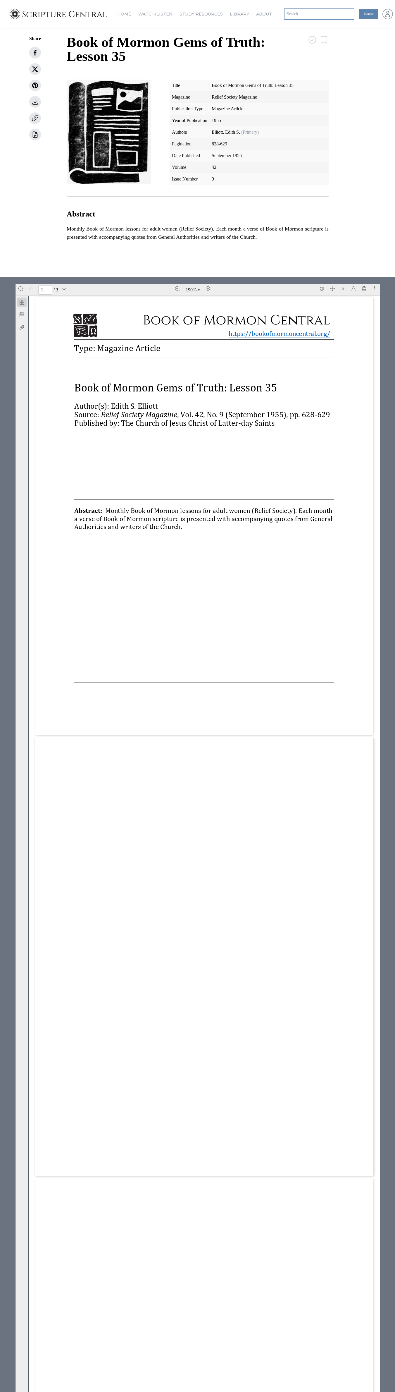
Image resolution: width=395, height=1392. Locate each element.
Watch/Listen (155, 14)
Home (124, 14)
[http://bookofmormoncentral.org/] (284, 334)
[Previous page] (31, 288)
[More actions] (374, 288)
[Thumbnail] (22, 302)
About (264, 14)
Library (239, 14)
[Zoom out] (177, 288)
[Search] (20, 288)
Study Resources (201, 14)
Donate (369, 14)
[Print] (364, 288)
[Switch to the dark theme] (322, 288)
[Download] (353, 288)
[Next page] (64, 288)
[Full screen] (332, 288)
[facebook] (35, 53)
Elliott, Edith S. (226, 132)
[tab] (22, 303)
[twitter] (35, 69)
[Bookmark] (22, 314)
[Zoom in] (208, 288)
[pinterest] (35, 85)
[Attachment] (22, 327)
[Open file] (343, 288)
